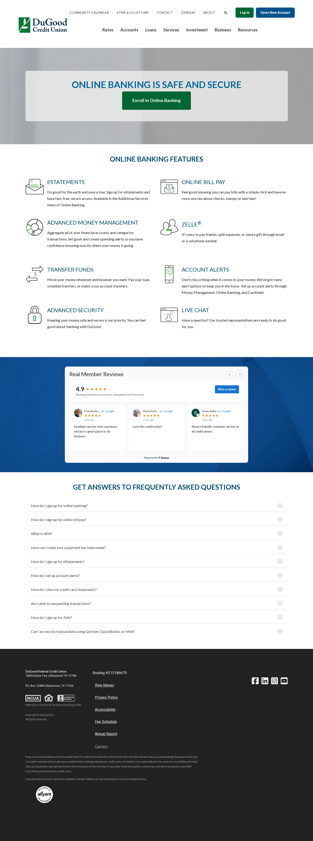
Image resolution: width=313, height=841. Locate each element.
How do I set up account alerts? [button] (55, 575)
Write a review (227, 389)
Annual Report (106, 734)
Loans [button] (150, 29)
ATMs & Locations (132, 12)
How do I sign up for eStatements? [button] (58, 561)
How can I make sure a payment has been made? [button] (68, 547)
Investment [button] (197, 29)
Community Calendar (89, 12)
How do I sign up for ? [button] (51, 617)
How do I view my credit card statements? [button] (64, 589)
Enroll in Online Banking (156, 100)
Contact (164, 12)
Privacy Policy (106, 697)
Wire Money (104, 685)
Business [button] (223, 29)
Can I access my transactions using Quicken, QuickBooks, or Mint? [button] (83, 631)
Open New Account (275, 12)
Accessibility (105, 709)
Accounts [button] (129, 29)
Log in (244, 12)
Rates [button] (107, 29)
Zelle (191, 224)
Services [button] (171, 29)
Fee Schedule (106, 722)
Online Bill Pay (203, 182)
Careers (188, 12)
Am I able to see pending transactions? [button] (61, 603)
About (209, 12)
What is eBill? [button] (41, 533)
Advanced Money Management (92, 222)
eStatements (66, 182)
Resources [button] (248, 29)
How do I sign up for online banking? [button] (59, 505)
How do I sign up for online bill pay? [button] (58, 519)
